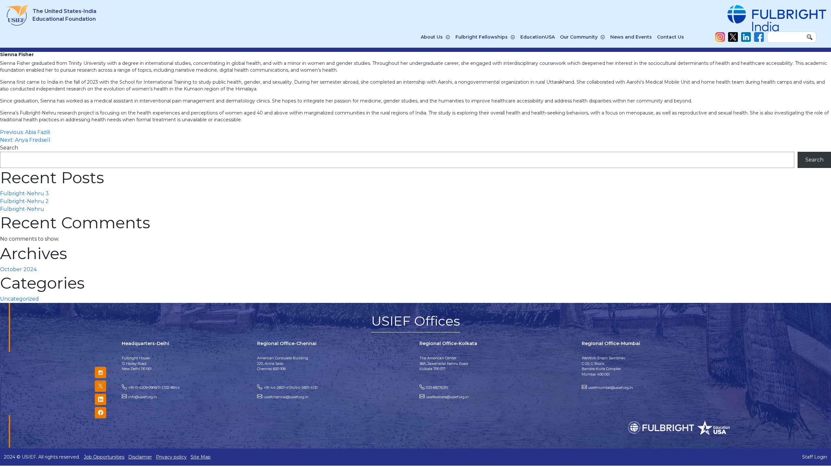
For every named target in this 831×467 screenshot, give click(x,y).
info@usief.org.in (142, 397)
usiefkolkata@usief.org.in (447, 397)
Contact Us (670, 37)
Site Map (201, 457)
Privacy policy (171, 457)
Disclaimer (140, 457)
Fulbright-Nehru (22, 209)
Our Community (579, 37)
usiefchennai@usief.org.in (286, 397)
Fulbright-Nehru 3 (24, 193)
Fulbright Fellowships (481, 37)
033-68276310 (437, 387)
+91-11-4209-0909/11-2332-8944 (154, 387)
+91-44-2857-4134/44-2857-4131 (290, 387)
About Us (432, 37)
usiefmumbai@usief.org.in (610, 387)
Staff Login (814, 457)
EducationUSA (537, 37)
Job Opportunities (104, 457)
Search (9, 148)
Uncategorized (19, 299)
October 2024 (18, 269)
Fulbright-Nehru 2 (24, 201)
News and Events (631, 37)
